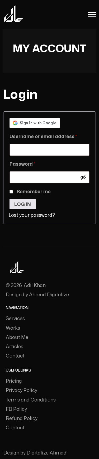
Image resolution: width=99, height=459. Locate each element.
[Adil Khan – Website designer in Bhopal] (13, 14)
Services (15, 318)
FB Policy (16, 408)
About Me (17, 337)
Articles (14, 346)
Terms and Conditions (31, 399)
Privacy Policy (21, 390)
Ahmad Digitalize (49, 294)
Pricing (14, 380)
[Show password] (83, 177)
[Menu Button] (92, 15)
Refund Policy (21, 418)
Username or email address (49, 136)
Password (33, 163)
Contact (15, 355)
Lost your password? (32, 214)
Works (13, 327)
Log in (22, 204)
